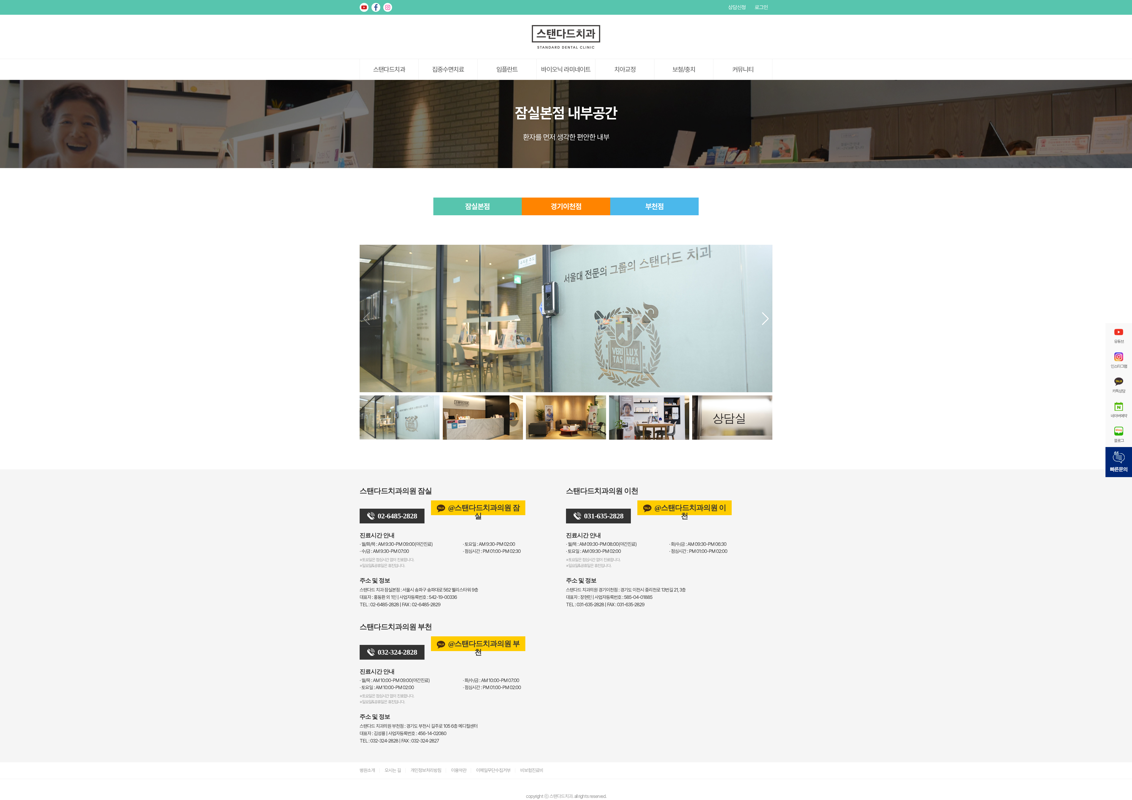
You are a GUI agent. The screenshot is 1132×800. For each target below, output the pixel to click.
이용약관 (458, 770)
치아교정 (625, 69)
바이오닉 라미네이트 (565, 69)
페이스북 (375, 7)
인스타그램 (387, 7)
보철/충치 (683, 69)
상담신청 (737, 7)
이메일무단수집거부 (493, 770)
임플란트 (507, 69)
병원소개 (367, 770)
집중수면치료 (448, 69)
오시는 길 (393, 770)
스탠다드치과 (389, 69)
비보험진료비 (531, 770)
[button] (765, 318)
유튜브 (364, 7)
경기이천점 (566, 206)
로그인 (761, 7)
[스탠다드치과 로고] (566, 47)
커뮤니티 (742, 69)
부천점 (654, 206)
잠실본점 (477, 206)
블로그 (1119, 440)
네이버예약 (1119, 415)
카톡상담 (1118, 391)
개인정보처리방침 (426, 770)
